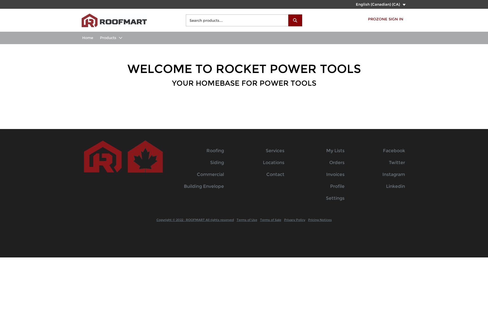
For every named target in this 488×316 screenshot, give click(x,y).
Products (108, 37)
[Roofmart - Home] (114, 19)
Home (87, 37)
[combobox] (235, 20)
